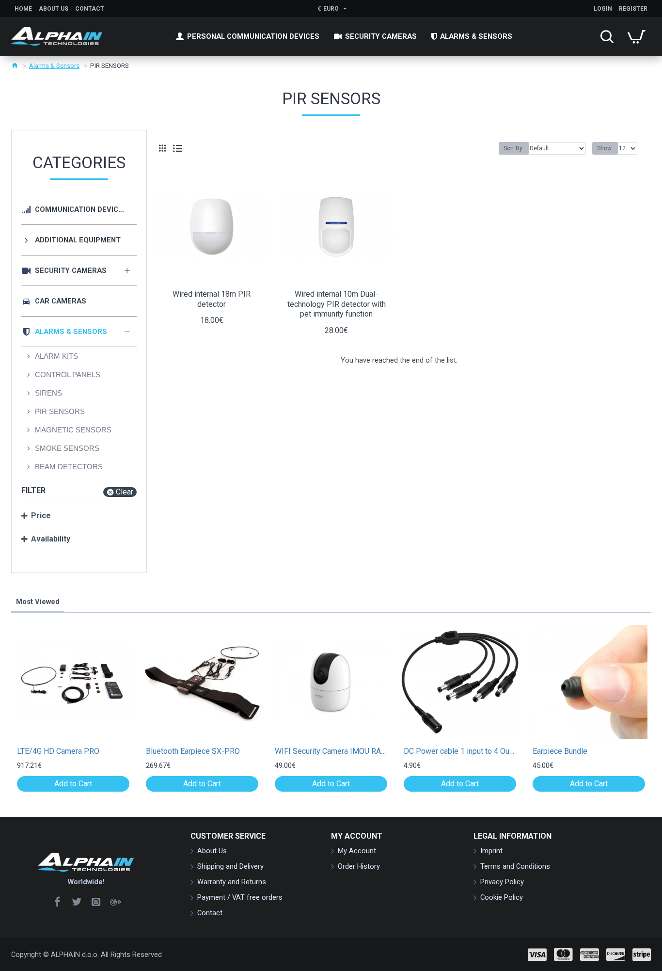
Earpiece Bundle (560, 751)
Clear (124, 491)
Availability (50, 538)
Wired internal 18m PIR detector (212, 299)
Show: (605, 148)
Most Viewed (38, 601)
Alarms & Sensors (54, 65)
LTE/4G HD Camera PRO (58, 751)
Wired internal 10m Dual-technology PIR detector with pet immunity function (336, 304)
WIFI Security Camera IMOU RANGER (331, 751)
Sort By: (514, 148)
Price (41, 515)
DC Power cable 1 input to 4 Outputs (460, 751)
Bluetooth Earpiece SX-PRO (193, 751)
